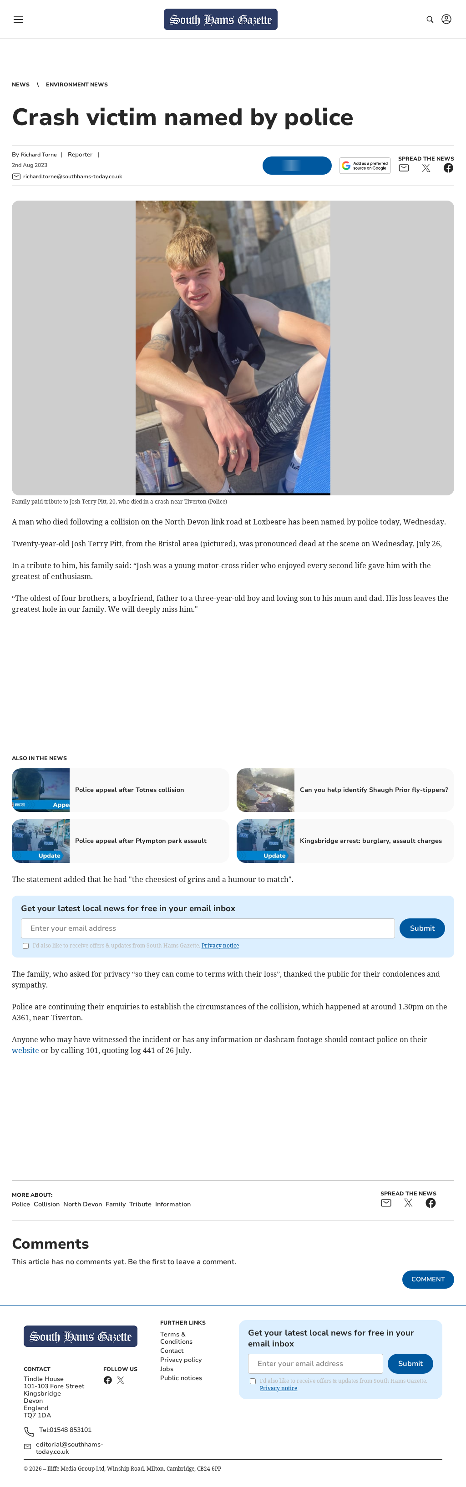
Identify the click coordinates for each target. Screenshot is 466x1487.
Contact (171, 1350)
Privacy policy (181, 1360)
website (26, 1050)
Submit (422, 928)
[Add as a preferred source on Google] (365, 165)
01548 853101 (70, 1430)
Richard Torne (39, 154)
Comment (428, 1279)
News (21, 84)
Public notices (181, 1378)
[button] (18, 19)
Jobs (166, 1369)
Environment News (77, 84)
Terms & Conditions (176, 1338)
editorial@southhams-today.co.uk (69, 1448)
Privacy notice (220, 945)
